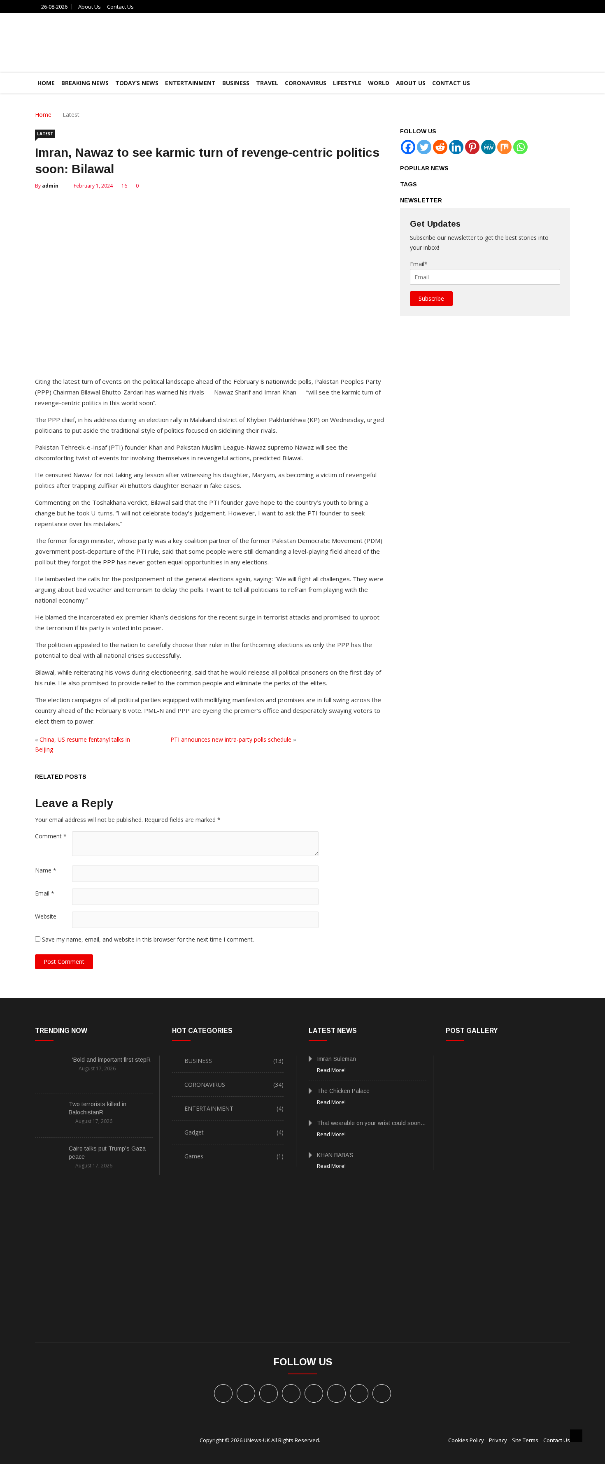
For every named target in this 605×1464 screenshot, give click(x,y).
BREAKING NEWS (85, 83)
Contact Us (120, 6)
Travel (267, 83)
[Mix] (504, 147)
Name (45, 870)
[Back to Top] (576, 1435)
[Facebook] (408, 147)
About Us (89, 6)
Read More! (331, 1070)
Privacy (498, 1440)
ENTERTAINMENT (190, 83)
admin (50, 185)
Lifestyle (347, 83)
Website (45, 916)
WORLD (378, 83)
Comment (51, 836)
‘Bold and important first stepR (111, 1059)
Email (44, 893)
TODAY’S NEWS (136, 83)
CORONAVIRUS (305, 83)
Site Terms (525, 1440)
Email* (419, 264)
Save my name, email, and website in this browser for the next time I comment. (148, 939)
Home (43, 114)
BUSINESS (235, 83)
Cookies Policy (466, 1440)
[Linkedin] (456, 147)
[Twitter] (424, 147)
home (46, 83)
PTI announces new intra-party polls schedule (230, 739)
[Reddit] (440, 147)
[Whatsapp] (520, 147)
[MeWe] (488, 147)
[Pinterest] (472, 147)
